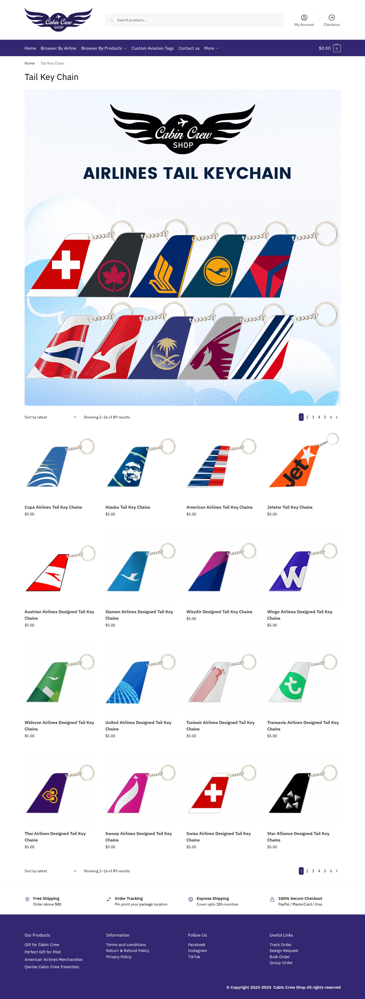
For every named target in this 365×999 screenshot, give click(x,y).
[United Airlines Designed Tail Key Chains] (141, 678)
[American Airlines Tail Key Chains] (222, 463)
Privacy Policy (118, 956)
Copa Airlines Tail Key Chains (53, 507)
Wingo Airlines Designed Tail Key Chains (299, 615)
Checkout (332, 24)
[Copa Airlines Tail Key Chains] (61, 463)
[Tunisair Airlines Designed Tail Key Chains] (222, 678)
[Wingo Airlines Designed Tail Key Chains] (303, 567)
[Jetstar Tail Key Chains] (303, 463)
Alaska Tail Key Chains (127, 507)
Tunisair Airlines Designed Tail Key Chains (220, 726)
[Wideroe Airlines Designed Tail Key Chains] (61, 678)
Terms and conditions (126, 944)
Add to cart (60, 525)
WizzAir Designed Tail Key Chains (219, 611)
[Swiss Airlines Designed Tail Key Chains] (222, 789)
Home (30, 63)
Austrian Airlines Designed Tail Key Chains (59, 615)
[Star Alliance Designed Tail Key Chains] (303, 789)
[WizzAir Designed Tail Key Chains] (222, 567)
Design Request (284, 950)
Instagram (197, 950)
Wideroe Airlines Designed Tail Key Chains (59, 726)
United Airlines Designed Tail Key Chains (138, 726)
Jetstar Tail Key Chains (290, 507)
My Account (304, 24)
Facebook (196, 944)
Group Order (282, 962)
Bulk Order (280, 956)
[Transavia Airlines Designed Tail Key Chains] (303, 678)
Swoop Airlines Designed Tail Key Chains (138, 837)
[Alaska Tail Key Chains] (141, 463)
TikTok (194, 956)
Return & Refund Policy (127, 950)
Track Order (281, 944)
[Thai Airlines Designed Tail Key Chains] (61, 789)
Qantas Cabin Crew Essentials (52, 966)
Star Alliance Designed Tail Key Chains (298, 837)
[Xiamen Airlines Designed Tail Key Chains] (141, 567)
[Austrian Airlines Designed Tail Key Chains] (61, 567)
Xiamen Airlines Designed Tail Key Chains (139, 615)
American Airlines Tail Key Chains (219, 507)
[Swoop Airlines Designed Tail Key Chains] (141, 789)
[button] (330, 48)
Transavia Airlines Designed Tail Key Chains (303, 726)
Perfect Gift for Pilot (43, 951)
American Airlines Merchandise (53, 959)
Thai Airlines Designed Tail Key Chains (55, 837)
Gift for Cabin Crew (42, 944)
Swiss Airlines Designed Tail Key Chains (218, 837)
